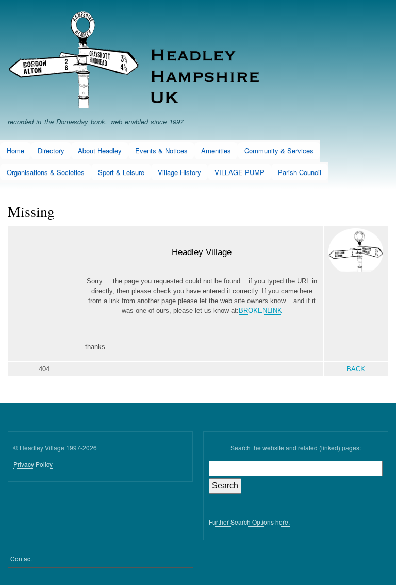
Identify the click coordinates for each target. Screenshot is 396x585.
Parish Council (299, 172)
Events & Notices (161, 150)
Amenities (216, 150)
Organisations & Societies (46, 172)
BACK (355, 369)
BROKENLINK (260, 310)
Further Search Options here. (249, 521)
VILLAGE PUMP (239, 172)
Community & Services (279, 150)
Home (15, 150)
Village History (179, 172)
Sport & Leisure (121, 172)
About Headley (100, 150)
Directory (51, 150)
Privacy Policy (33, 464)
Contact (21, 558)
